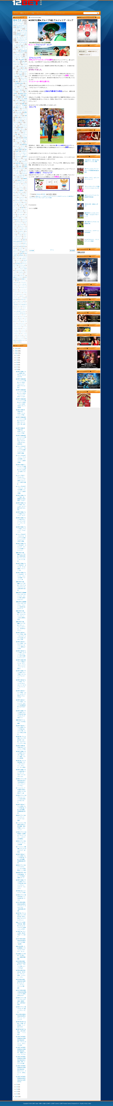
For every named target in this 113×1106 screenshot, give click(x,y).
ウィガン (17, 258)
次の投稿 (31, 250)
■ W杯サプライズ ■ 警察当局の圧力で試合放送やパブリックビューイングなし (21, 782)
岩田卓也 (17, 299)
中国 (19, 137)
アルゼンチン (23, 66)
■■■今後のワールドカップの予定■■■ (20, 721)
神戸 (25, 156)
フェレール (23, 331)
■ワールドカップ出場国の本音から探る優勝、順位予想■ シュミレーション (21, 826)
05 (17, 1084)
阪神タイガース (22, 180)
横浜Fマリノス (20, 107)
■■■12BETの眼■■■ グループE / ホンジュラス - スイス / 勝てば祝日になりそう (21, 596)
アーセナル (20, 52)
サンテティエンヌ (17, 202)
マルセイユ (19, 156)
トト (17, 80)
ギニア (16, 289)
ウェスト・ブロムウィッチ (20, 199)
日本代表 (24, 51)
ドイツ (15, 69)
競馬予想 (24, 144)
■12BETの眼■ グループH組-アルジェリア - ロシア (21, 513)
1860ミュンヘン (21, 280)
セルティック (18, 195)
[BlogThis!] (50, 194)
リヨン (21, 205)
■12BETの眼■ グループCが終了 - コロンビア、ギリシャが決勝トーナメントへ (21, 547)
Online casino (16, 282)
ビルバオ (16, 161)
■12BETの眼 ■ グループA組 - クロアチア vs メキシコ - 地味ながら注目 (21, 645)
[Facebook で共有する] (54, 194)
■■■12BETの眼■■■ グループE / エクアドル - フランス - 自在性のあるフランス (21, 605)
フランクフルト (19, 187)
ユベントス (16, 63)
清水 (25, 149)
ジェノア (15, 148)
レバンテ (21, 188)
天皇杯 (21, 253)
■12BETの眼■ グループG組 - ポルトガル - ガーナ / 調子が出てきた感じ (21, 506)
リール (23, 217)
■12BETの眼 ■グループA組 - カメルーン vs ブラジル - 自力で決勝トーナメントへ (21, 654)
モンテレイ (15, 297)
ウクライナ (20, 248)
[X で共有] (52, 194)
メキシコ (22, 129)
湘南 (25, 166)
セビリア (18, 95)
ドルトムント (17, 54)
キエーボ (24, 221)
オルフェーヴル (22, 316)
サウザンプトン (22, 110)
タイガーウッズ (19, 270)
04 (17, 1087)
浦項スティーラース (18, 277)
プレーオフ (20, 214)
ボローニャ (22, 250)
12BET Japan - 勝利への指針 (39, 1103)
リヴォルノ (22, 275)
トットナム (23, 134)
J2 (18, 103)
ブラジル (18, 68)
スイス (19, 132)
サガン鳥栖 (23, 98)
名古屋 (25, 137)
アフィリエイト (60, 13)
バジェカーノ (22, 204)
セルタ (25, 183)
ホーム (16, 13)
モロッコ (23, 296)
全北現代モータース (21, 340)
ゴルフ (17, 136)
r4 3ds (85, 1103)
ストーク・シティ (21, 154)
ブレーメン (22, 226)
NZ (24, 301)
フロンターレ (21, 294)
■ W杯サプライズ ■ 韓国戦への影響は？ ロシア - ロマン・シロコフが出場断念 (21, 835)
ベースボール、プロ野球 (20, 105)
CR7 (16, 246)
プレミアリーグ (40, 13)
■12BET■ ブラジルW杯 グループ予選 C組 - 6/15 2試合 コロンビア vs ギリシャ (21, 916)
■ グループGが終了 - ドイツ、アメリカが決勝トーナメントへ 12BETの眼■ (21, 459)
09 (17, 362)
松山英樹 (19, 149)
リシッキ (21, 297)
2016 (16, 348)
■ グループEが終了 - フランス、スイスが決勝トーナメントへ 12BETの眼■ (21, 490)
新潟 (19, 127)
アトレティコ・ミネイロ (21, 256)
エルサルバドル (23, 287)
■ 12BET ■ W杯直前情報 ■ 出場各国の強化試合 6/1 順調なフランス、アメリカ (21, 1051)
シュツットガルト (21, 153)
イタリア (22, 76)
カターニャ (20, 210)
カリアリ (25, 193)
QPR (23, 207)
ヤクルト (24, 161)
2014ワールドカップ (63, 196)
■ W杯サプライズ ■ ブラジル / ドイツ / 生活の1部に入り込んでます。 (21, 799)
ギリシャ (18, 158)
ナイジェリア (20, 160)
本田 (20, 166)
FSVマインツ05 (17, 90)
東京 (17, 117)
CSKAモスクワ (17, 219)
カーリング (15, 318)
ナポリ (17, 100)
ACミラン (16, 61)
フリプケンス (16, 333)
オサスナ (18, 221)
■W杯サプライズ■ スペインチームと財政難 (20, 842)
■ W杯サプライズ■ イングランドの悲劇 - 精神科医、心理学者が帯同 (21, 1001)
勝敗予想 (17, 20)
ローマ (20, 73)
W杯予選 (18, 163)
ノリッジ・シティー (21, 185)
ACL (14, 192)
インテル (15, 78)
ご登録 (32, 13)
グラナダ (24, 173)
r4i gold (81, 1103)
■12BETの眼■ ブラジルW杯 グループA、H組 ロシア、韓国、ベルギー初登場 (21, 755)
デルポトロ (21, 272)
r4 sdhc (89, 1103)
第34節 (18, 279)
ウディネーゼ (16, 170)
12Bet (36, 196)
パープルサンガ (16, 331)
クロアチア (16, 131)
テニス (21, 86)
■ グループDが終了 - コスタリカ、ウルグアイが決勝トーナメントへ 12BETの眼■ (21, 538)
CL (23, 68)
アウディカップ (18, 306)
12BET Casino (54, 1103)
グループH (37, 197)
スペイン (20, 91)
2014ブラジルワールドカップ (50, 196)
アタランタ (20, 192)
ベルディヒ (19, 335)
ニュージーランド (23, 289)
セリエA (24, 30)
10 (17, 360)
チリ (22, 122)
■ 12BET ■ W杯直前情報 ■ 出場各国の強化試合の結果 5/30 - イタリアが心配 (21, 1060)
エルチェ (24, 151)
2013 (16, 1096)
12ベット (40, 196)
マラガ (17, 217)
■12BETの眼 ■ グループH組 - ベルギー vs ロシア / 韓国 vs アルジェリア (21, 694)
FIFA (20, 246)
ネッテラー (50, 13)
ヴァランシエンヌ (20, 338)
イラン (21, 143)
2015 (16, 351)
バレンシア (19, 141)
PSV (14, 248)
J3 (26, 255)
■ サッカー (82, 51)
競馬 (17, 151)
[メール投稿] (46, 194)
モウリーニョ (16, 251)
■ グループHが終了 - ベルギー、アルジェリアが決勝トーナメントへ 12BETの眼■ (21, 450)
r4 (78, 1103)
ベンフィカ (19, 260)
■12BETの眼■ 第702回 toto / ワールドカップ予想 (21, 747)
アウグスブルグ (20, 168)
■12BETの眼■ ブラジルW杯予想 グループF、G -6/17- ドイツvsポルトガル (21, 773)
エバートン (24, 117)
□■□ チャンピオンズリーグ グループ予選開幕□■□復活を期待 (91, 170)
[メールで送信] (49, 194)
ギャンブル (24, 78)
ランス (18, 262)
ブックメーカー (18, 23)
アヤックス (16, 267)
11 (17, 357)
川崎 (25, 115)
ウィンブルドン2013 (21, 268)
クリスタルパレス (21, 119)
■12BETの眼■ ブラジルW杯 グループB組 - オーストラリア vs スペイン (21, 674)
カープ (23, 200)
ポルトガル (19, 112)
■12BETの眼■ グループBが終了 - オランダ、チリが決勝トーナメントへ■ (21, 567)
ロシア (47, 197)
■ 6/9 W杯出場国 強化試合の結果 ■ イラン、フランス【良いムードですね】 (20, 965)
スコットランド (19, 222)
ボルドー (15, 205)
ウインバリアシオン (17, 314)
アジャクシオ (22, 265)
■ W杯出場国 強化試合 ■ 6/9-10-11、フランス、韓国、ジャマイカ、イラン (21, 974)
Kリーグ (21, 301)
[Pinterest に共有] (55, 194)
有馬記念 (21, 255)
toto (23, 61)
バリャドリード (20, 212)
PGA (24, 246)
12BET (48, 1103)
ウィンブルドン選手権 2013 (19, 313)
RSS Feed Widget (88, 111)
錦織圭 (20, 97)
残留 (24, 239)
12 (17, 355)
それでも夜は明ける (23, 304)
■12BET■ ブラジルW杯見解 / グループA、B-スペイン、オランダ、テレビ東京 (21, 764)
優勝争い (22, 190)
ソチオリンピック (21, 323)
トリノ (20, 165)
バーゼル (19, 234)
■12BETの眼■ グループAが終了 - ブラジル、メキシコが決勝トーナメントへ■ (21, 576)
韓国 (50, 197)
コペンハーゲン (23, 319)
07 (17, 367)
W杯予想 (71, 196)
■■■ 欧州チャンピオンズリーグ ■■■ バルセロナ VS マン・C (92, 214)
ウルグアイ (16, 108)
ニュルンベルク (20, 224)
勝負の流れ (23, 93)
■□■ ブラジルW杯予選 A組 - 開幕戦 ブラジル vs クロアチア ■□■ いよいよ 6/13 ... (21, 926)
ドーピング (23, 330)
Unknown (38, 194)
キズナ (21, 318)
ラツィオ (19, 115)
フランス (24, 80)
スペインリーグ (22, 32)
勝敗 (23, 103)
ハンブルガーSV (20, 175)
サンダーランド (20, 146)
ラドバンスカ (20, 336)
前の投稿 (72, 250)
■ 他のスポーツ (92, 51)
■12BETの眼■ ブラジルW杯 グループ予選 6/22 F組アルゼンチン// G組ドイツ (21, 714)
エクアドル (17, 200)
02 (17, 1091)
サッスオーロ (16, 183)
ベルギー (43, 197)
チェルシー (23, 47)
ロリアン (24, 262)
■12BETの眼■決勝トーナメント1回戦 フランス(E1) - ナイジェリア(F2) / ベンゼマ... (21, 393)
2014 (16, 353)
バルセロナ (16, 46)
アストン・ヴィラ (21, 139)
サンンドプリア (18, 321)
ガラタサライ (20, 231)
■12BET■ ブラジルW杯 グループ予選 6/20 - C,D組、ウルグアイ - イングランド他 (21, 740)
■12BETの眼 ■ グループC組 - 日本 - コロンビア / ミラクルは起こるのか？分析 (21, 636)
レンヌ (18, 229)
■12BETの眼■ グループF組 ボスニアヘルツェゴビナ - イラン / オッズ (21, 521)
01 (17, 1094)
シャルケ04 (19, 120)
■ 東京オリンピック (84, 54)
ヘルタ (15, 177)
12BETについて (24, 13)
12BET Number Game (65, 1103)
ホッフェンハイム (22, 216)
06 (17, 369)
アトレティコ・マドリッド (20, 57)
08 (17, 364)
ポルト (14, 227)
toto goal (21, 59)
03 (17, 1089)
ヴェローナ (22, 197)
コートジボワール (20, 182)
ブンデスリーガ (22, 39)
